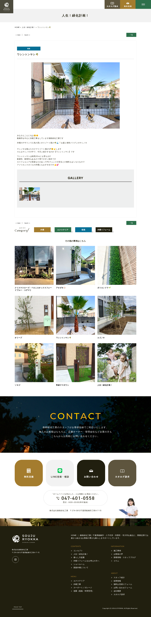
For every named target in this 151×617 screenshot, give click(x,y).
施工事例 (117, 551)
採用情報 (117, 581)
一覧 (131, 35)
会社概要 (117, 591)
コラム (116, 561)
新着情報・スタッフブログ (125, 557)
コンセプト (78, 551)
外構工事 (77, 584)
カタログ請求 (119, 594)
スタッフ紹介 (119, 577)
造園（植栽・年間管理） (84, 591)
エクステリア (79, 581)
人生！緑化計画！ (81, 554)
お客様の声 (118, 554)
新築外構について (81, 567)
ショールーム (79, 564)
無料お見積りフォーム (123, 584)
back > (27, 35)
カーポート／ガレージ (83, 587)
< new (18, 35)
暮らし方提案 (79, 557)
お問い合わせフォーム (123, 588)
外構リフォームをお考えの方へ (86, 561)
